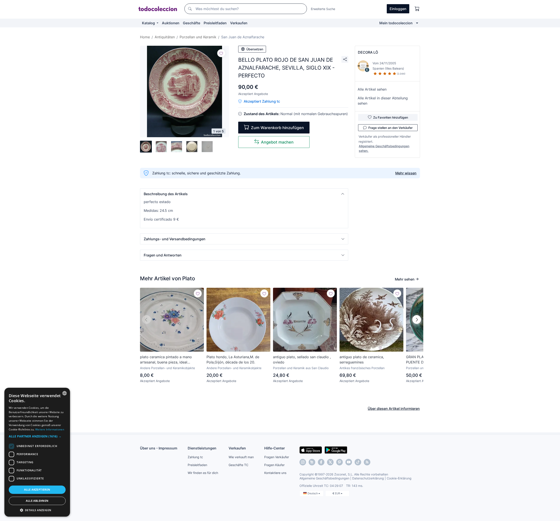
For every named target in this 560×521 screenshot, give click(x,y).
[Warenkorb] (417, 9)
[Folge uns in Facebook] (321, 462)
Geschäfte (191, 23)
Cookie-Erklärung (399, 478)
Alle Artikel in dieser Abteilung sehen (383, 100)
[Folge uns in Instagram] (302, 462)
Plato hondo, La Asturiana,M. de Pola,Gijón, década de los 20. (232, 359)
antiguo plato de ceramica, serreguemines (362, 359)
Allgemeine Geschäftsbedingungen (324, 478)
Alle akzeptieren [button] (37, 489)
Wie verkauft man (241, 457)
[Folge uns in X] (330, 462)
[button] (244, 193)
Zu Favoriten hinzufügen (390, 117)
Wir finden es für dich (203, 473)
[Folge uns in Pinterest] (339, 462)
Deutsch (313, 493)
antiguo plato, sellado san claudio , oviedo (302, 359)
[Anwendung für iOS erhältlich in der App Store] (310, 449)
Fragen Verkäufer (276, 457)
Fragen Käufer (274, 465)
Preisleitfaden (215, 23)
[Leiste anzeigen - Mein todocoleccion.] (417, 23)
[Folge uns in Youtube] (348, 462)
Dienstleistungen (202, 448)
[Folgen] (221, 53)
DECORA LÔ (368, 52)
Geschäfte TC (238, 465)
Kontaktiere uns (275, 473)
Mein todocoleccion (396, 23)
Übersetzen (254, 49)
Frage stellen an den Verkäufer (390, 128)
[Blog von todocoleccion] (367, 462)
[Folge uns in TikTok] (358, 462)
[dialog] (37, 452)
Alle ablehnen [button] (37, 501)
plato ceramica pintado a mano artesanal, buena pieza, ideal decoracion (166, 360)
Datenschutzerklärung (368, 478)
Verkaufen (238, 23)
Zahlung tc (195, 457)
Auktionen (170, 23)
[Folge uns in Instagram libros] (312, 462)
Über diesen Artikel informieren (394, 408)
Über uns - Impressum (158, 448)
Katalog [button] (149, 23)
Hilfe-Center (274, 448)
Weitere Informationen (49, 429)
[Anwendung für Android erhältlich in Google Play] (336, 449)
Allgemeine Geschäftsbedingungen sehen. (384, 148)
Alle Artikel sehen (372, 89)
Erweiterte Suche (323, 9)
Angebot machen (277, 142)
